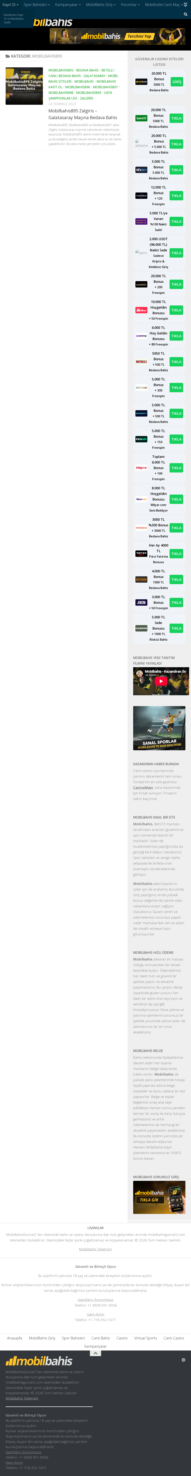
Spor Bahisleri (35, 4)
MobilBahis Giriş (99, 4)
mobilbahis (84, 81)
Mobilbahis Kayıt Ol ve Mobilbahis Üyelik (14, 18)
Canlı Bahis (101, 1338)
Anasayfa (14, 1338)
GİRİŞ (177, 81)
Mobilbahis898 (60, 92)
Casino (122, 1338)
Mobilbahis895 (60, 70)
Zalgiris (86, 98)
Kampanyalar (66, 4)
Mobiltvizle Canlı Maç (162, 4)
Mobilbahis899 (88, 92)
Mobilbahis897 (105, 87)
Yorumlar (129, 4)
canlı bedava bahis (64, 76)
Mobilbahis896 (77, 87)
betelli (107, 70)
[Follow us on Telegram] (183, 1360)
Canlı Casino (174, 1338)
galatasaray (94, 76)
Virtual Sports (145, 1338)
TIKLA (176, 118)
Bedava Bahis (87, 70)
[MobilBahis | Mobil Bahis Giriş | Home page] (39, 21)
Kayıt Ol (9, 4)
